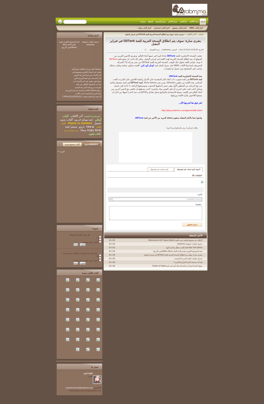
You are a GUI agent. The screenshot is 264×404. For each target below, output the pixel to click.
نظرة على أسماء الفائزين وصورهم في (86, 72)
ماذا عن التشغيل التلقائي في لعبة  (88, 84)
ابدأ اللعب (183, 21)
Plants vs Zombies (79, 123)
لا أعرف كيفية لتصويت (90, 242)
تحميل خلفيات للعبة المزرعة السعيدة (188, 258)
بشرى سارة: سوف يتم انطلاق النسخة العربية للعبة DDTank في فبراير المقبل (173, 255)
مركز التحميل (160, 21)
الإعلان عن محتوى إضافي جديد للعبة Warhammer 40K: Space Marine (175, 240)
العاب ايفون (94, 133)
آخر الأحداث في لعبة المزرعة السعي (87, 75)
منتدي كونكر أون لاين (71, 130)
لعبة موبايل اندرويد (83, 119)
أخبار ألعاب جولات (144, 28)
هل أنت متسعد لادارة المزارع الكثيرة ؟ (187, 262)
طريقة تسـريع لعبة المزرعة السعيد (88, 87)
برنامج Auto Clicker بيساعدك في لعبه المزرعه (83, 90)
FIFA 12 (90, 127)
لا (98, 240)
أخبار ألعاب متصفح (179, 28)
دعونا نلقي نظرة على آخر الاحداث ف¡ (87, 81)
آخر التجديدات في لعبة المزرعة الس (87, 78)
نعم (98, 237)
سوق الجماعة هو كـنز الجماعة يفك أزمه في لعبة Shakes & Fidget (177, 266)
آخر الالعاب (76, 116)
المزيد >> (61, 152)
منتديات (143, 21)
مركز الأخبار (172, 21)
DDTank (171, 56)
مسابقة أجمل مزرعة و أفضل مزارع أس (86, 69)
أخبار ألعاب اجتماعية (161, 28)
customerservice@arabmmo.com (79, 388)
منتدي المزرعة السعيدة (92, 116)
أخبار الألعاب (191, 34)
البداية (203, 21)
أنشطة (150, 21)
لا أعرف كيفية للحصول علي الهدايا (86, 261)
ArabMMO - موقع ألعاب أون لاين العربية (189, 10)
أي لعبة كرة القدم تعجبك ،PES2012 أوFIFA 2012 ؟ (81, 96)
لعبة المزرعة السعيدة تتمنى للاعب (88, 93)
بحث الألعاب (193, 21)
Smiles (199, 205)
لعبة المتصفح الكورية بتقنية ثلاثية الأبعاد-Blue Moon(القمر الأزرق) (177, 251)
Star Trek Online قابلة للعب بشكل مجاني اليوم (184, 247)
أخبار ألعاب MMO (196, 28)
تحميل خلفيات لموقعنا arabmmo (189, 244)
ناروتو (81, 126)
